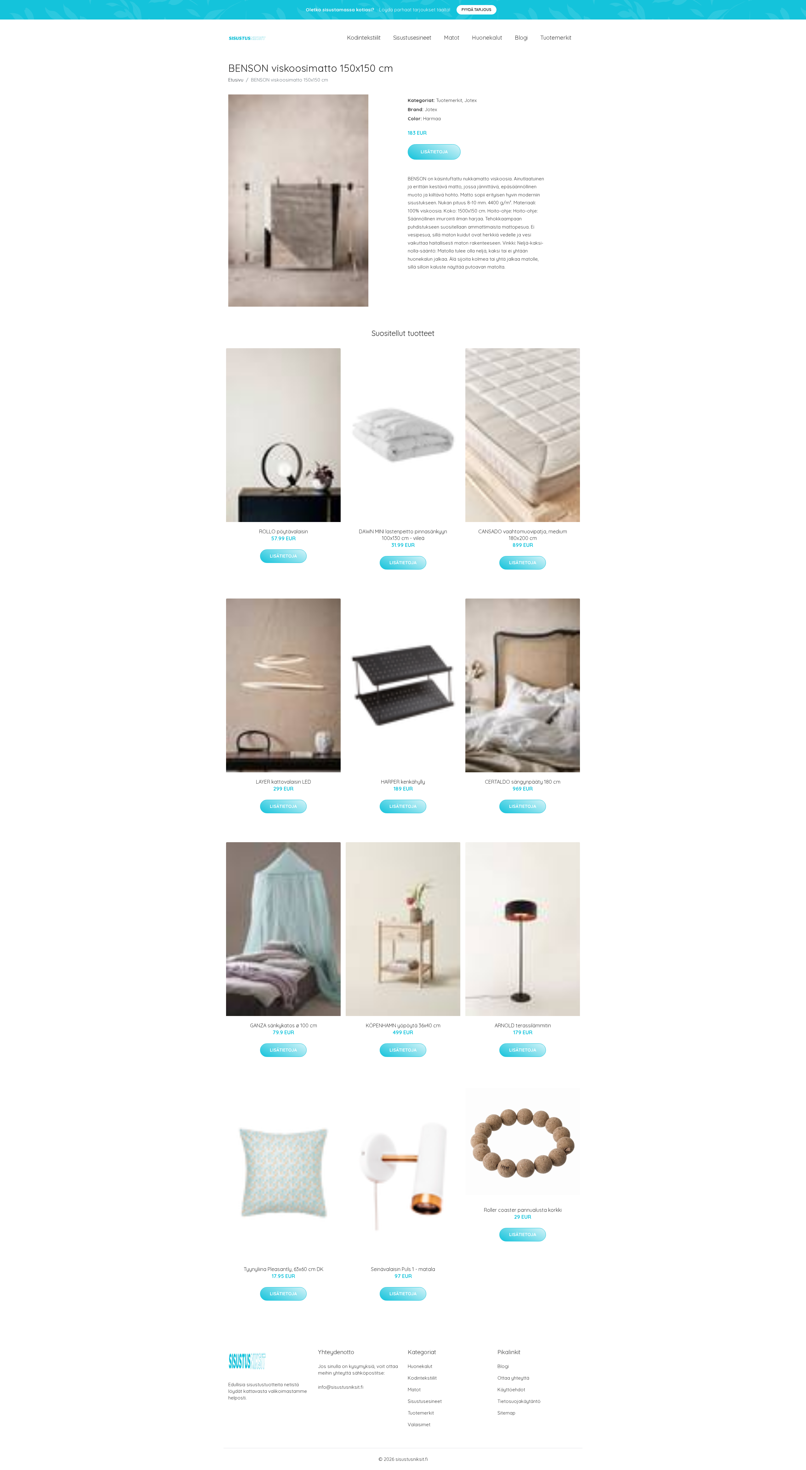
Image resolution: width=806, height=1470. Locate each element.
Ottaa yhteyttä (513, 1378)
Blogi (521, 37)
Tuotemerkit (555, 37)
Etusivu (235, 80)
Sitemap (506, 1413)
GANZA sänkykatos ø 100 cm (283, 1025)
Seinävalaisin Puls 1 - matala (403, 1269)
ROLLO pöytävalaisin (283, 531)
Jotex (470, 100)
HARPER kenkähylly (403, 782)
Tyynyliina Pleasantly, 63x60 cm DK (283, 1269)
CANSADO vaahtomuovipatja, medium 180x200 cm (522, 534)
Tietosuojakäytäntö (519, 1401)
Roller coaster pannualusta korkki (523, 1210)
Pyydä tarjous (476, 9)
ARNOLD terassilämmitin (523, 1025)
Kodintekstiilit (364, 37)
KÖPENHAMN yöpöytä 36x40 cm (403, 1025)
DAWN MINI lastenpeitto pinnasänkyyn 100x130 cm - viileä (403, 534)
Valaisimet (419, 1424)
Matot (451, 37)
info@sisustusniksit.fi (340, 1387)
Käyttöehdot (511, 1390)
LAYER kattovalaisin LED (283, 782)
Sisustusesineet (412, 37)
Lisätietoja (434, 152)
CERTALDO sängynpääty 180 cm (522, 782)
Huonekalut (487, 37)
